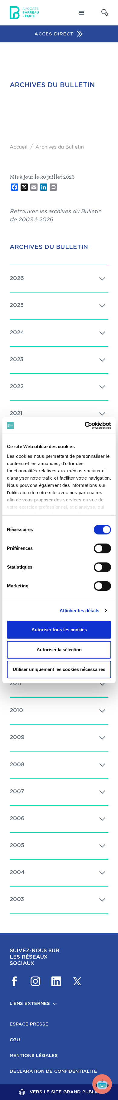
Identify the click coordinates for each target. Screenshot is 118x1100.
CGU (15, 1040)
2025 (17, 305)
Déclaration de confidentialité (53, 1071)
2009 (17, 737)
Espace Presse (29, 1024)
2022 (17, 386)
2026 (17, 278)
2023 (16, 359)
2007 (17, 791)
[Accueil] (24, 12)
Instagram (35, 981)
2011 (15, 683)
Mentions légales (34, 1055)
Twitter (77, 981)
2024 (17, 332)
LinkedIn (56, 981)
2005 (17, 845)
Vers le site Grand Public (64, 1092)
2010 (16, 710)
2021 (16, 413)
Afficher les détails (80, 610)
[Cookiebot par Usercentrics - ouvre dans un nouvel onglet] (85, 425)
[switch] (102, 548)
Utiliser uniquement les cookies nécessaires (59, 669)
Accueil (19, 147)
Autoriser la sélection (59, 649)
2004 (17, 872)
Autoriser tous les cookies (59, 629)
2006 (17, 818)
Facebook (14, 981)
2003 (17, 899)
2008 (17, 765)
